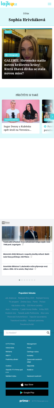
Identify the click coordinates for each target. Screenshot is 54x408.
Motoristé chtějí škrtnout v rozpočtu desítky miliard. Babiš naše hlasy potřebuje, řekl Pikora (26, 255)
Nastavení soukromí (34, 376)
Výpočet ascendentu (38, 317)
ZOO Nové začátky (34, 305)
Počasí (42, 302)
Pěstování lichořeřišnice (17, 317)
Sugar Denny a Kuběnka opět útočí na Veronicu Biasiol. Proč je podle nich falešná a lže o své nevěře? (19, 128)
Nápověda (30, 366)
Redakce (30, 370)
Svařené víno (10, 313)
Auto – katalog (12, 309)
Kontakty (30, 355)
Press (29, 348)
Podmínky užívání (12, 359)
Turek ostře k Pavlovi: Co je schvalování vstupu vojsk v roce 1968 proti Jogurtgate (26, 243)
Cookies (8, 366)
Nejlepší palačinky (36, 320)
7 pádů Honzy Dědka (28, 309)
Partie (35, 302)
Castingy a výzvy (33, 352)
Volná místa (10, 348)
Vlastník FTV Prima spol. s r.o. (14, 371)
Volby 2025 (43, 309)
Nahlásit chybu (11, 376)
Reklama (9, 352)
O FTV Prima (10, 344)
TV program (14, 302)
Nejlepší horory (42, 298)
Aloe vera (45, 313)
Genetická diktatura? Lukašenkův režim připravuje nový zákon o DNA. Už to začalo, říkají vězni (25, 267)
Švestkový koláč (27, 324)
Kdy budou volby (18, 305)
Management (31, 344)
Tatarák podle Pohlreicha (28, 313)
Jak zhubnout (10, 298)
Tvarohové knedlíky (18, 320)
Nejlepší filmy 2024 (26, 298)
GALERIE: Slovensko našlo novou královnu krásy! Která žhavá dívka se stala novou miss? (25, 66)
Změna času (26, 302)
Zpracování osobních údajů (34, 360)
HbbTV (8, 355)
